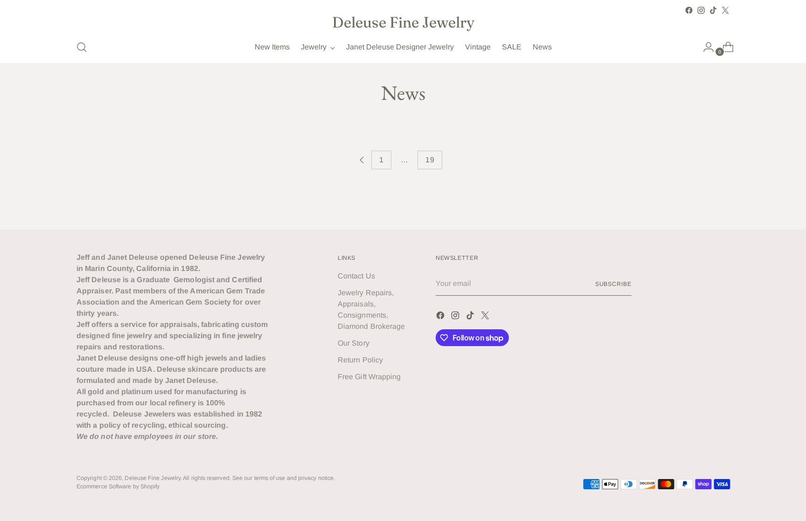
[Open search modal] (81, 47)
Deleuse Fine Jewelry (153, 478)
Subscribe (613, 284)
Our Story (353, 343)
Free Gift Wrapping (369, 377)
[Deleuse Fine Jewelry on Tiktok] (713, 10)
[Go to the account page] (704, 47)
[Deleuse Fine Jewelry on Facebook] (689, 10)
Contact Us (356, 276)
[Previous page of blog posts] (362, 160)
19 (429, 160)
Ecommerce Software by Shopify (118, 486)
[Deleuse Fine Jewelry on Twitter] (725, 10)
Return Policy (360, 360)
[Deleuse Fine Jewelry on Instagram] (701, 10)
